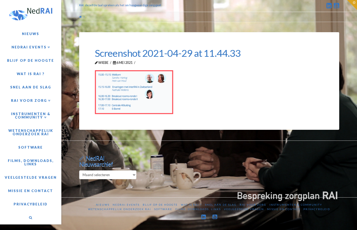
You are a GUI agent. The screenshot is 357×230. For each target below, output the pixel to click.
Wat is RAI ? (191, 204)
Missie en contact (283, 209)
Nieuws (103, 204)
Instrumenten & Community (295, 204)
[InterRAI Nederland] (30, 14)
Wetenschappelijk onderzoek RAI (119, 209)
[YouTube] (336, 6)
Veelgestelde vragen (244, 209)
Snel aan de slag (221, 204)
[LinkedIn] (329, 6)
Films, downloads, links (198, 209)
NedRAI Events (126, 204)
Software (163, 209)
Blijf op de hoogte (160, 204)
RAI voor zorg (253, 204)
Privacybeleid (316, 209)
